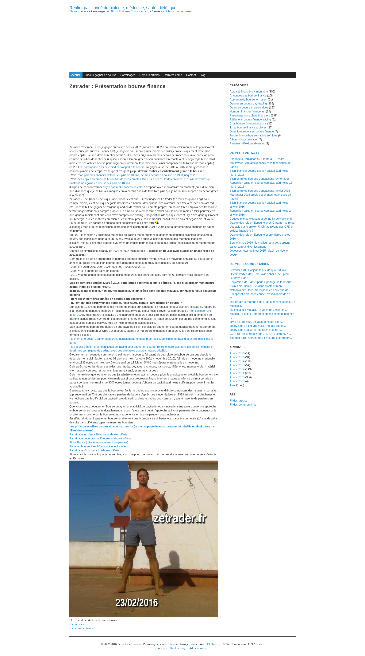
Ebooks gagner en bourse (100, 75)
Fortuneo (124, 11)
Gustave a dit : (239, 278)
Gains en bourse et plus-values (249, 107)
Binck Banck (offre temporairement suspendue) (98, 442)
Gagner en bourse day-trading (248, 103)
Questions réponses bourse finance (252, 131)
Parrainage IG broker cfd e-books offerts (94, 450)
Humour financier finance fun (247, 111)
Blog (202, 75)
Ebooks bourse (78, 11)
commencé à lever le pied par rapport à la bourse (114, 167)
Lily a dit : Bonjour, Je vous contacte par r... (256, 321)
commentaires (182, 11)
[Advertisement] (182, 39)
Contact (191, 75)
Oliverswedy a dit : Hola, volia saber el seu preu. (259, 274)
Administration (198, 648)
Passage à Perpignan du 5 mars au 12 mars (257, 158)
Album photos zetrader (244, 139)
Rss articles (76, 624)
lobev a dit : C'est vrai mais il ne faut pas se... (258, 325)
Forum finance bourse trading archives (253, 135)
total (233, 385)
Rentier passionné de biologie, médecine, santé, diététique (122, 7)
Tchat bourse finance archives (248, 127)
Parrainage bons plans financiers (250, 115)
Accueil (75, 75)
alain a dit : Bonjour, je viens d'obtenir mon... (257, 286)
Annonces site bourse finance (248, 95)
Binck (114, 11)
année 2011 (237, 373)
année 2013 (237, 365)
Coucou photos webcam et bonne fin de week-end (261, 218)
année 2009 (237, 381)
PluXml (211, 644)
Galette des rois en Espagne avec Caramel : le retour (262, 222)
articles (167, 11)
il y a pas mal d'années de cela (123, 187)
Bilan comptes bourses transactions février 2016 (260, 178)
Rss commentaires (81, 628)
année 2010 (237, 377)
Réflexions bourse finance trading (250, 119)
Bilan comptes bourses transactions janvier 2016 (260, 190)
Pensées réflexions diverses (247, 143)
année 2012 (237, 369)
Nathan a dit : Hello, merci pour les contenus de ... (260, 290)
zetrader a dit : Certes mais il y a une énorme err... (261, 337)
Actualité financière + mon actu (249, 91)
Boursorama (138, 11)
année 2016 (237, 353)
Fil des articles (239, 400)
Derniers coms (173, 75)
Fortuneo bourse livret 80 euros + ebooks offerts (99, 446)
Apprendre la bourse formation (248, 99)
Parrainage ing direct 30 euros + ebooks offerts (98, 434)
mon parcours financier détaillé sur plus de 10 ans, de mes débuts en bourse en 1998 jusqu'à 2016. (139, 175)
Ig (148, 11)
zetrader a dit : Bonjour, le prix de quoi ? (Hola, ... (260, 270)
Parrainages (127, 75)
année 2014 (237, 361)
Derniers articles (149, 75)
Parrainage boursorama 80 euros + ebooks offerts (100, 438)
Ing (108, 11)
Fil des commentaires (243, 404)
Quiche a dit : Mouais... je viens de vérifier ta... (258, 309)
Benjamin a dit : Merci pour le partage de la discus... (262, 282)
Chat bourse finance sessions (248, 123)
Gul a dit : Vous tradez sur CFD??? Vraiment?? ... (260, 333)
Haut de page (178, 648)
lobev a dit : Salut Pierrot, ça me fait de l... (256, 329)
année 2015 (237, 357)
